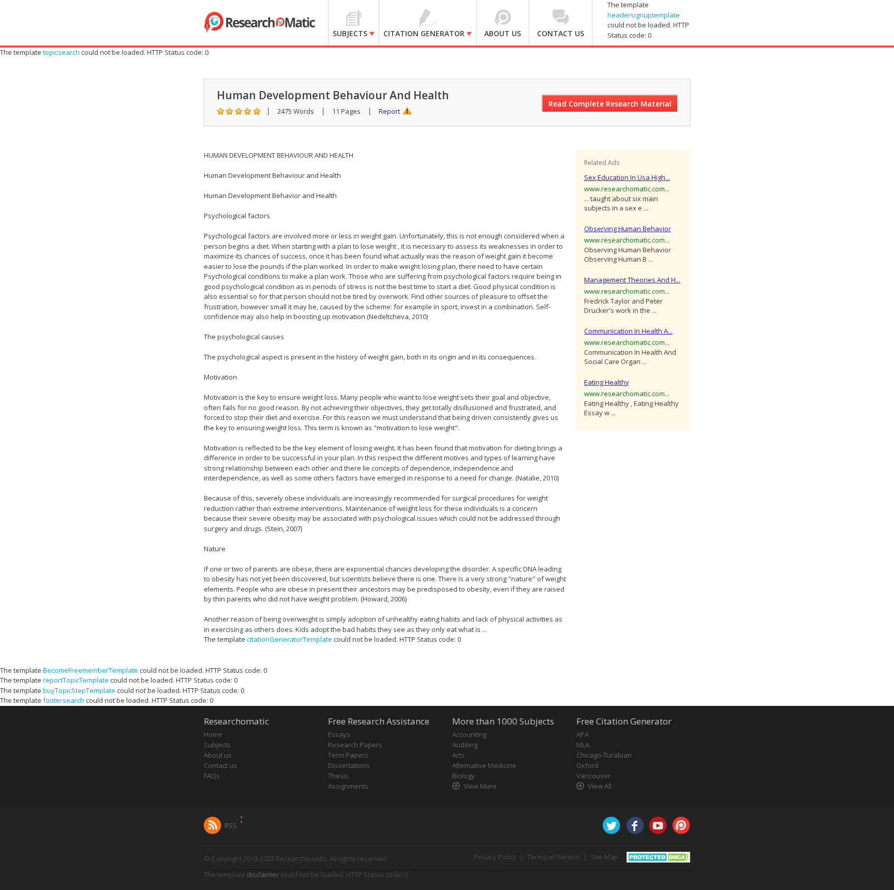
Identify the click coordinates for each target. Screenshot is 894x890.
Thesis (338, 775)
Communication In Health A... (628, 331)
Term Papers (348, 755)
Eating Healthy (606, 382)
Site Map (604, 857)
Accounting (469, 734)
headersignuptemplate (643, 15)
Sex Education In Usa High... (627, 177)
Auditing (465, 744)
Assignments (348, 786)
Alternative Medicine (484, 765)
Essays (339, 734)
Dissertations (349, 765)
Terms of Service (553, 857)
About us (218, 755)
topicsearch (61, 52)
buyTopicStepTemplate (79, 690)
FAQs (212, 775)
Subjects (217, 744)
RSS (231, 825)
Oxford (587, 765)
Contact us (220, 765)
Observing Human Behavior (627, 228)
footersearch (63, 700)
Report (389, 111)
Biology (463, 775)
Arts (458, 755)
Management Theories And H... (632, 279)
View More (480, 786)
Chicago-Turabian (604, 755)
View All (600, 786)
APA (582, 734)
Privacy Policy (495, 857)
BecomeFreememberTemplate (90, 670)
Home (213, 734)
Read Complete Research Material (610, 104)
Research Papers (355, 744)
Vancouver (593, 775)
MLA (582, 744)
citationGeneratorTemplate (289, 639)
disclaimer (263, 874)
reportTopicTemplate (76, 680)
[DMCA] (658, 856)
